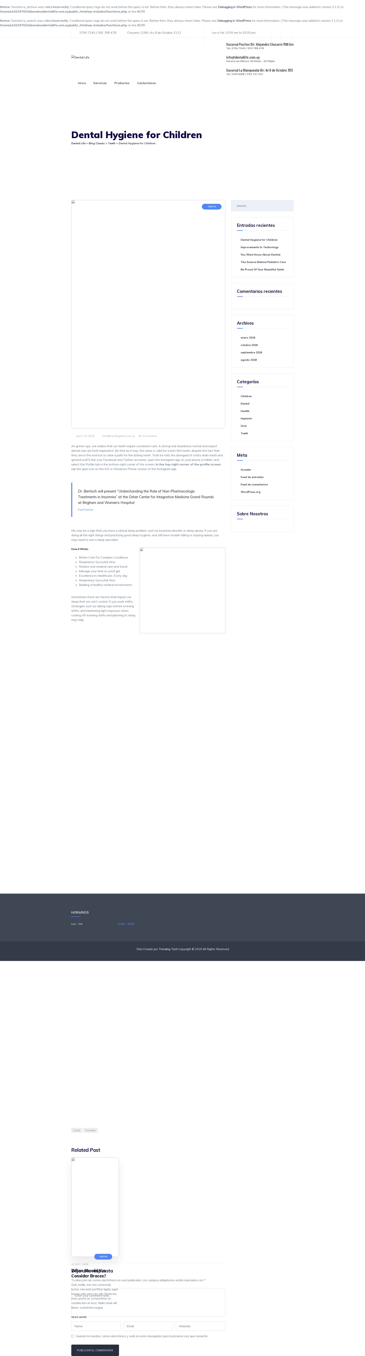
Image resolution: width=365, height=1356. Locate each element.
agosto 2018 (249, 360)
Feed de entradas (252, 477)
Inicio (82, 83)
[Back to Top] (357, 1350)
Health (245, 411)
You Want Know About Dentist (260, 254)
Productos (122, 83)
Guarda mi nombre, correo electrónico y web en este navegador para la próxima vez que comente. (142, 1336)
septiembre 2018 (251, 352)
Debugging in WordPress (235, 7)
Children (246, 396)
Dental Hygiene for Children (259, 239)
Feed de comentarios (254, 484)
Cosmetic (90, 1130)
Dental (245, 403)
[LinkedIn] (276, 39)
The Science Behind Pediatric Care (263, 262)
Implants (246, 418)
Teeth (212, 206)
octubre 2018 (249, 345)
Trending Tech (168, 949)
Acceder (246, 469)
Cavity (76, 1130)
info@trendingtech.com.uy (118, 436)
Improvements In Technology (260, 247)
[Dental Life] (80, 57)
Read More (79, 1317)
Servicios (100, 83)
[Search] (287, 205)
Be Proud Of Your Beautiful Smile (262, 269)
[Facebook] (266, 39)
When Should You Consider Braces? (88, 1273)
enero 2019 (248, 337)
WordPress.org (250, 492)
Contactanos (146, 83)
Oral (244, 426)
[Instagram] (285, 39)
